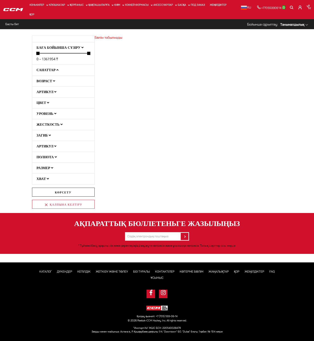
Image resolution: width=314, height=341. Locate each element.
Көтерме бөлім (191, 271)
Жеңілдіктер (218, 4)
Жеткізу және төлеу (112, 271)
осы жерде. (228, 245)
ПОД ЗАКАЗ (198, 4)
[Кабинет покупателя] (300, 7)
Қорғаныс (77, 4)
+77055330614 (271, 8)
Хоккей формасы (137, 4)
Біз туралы (141, 271)
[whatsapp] (283, 7)
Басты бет (12, 24)
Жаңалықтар (218, 271)
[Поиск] (291, 7)
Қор (31, 14)
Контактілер (165, 271)
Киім (117, 4)
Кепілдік (84, 271)
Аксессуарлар (163, 4)
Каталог (45, 271)
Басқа (182, 4)
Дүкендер (64, 271)
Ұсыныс (157, 278)
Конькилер (36, 4)
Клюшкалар (57, 4)
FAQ (272, 271)
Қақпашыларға (99, 4)
